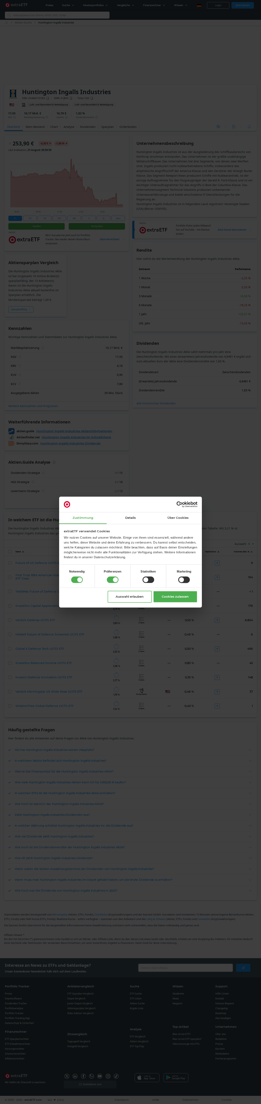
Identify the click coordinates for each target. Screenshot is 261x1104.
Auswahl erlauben (130, 597)
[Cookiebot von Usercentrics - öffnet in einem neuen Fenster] (179, 504)
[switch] (112, 579)
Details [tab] (130, 518)
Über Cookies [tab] (178, 518)
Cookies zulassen (175, 597)
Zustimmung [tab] (83, 518)
